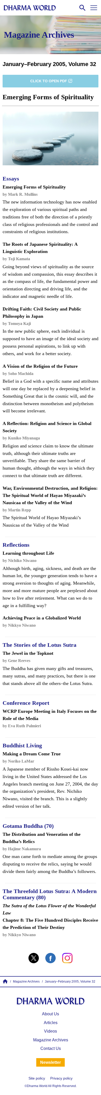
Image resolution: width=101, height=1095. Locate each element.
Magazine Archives (50, 1040)
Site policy (36, 1078)
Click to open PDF (48, 81)
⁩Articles (50, 1022)
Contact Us (50, 1048)
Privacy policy (61, 1078)
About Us (50, 1014)
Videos (50, 1031)
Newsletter (50, 1062)
